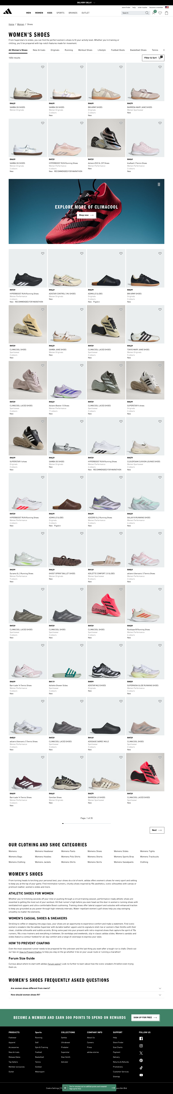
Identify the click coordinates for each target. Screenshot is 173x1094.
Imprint (96, 1088)
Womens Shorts (95, 857)
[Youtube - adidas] (151, 1075)
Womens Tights (147, 851)
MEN (28, 13)
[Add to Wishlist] (43, 67)
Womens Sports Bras (124, 857)
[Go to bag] (166, 13)
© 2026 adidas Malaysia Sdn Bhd (113, 1088)
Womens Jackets (43, 862)
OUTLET (85, 13)
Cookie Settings (52, 1088)
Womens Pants (68, 851)
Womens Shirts (68, 862)
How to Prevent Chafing (30, 952)
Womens (13, 851)
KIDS (49, 13)
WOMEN (39, 13)
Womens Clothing (17, 862)
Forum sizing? (54, 964)
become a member (156, 7)
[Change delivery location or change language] (167, 7)
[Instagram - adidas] (151, 1046)
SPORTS (60, 13)
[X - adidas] (151, 1053)
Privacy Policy (66, 1088)
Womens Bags (15, 857)
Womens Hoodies (43, 857)
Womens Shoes (95, 851)
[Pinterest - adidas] (151, 1060)
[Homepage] (7, 11)
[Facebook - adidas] (151, 1039)
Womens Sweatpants (124, 862)
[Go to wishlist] (160, 13)
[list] (86, 50)
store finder (126, 7)
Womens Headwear (44, 851)
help (134, 7)
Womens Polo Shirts (70, 857)
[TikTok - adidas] (151, 1068)
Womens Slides (121, 851)
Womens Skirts (95, 862)
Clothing (144, 862)
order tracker (142, 7)
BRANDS (73, 13)
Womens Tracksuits (149, 857)
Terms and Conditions (82, 1088)
